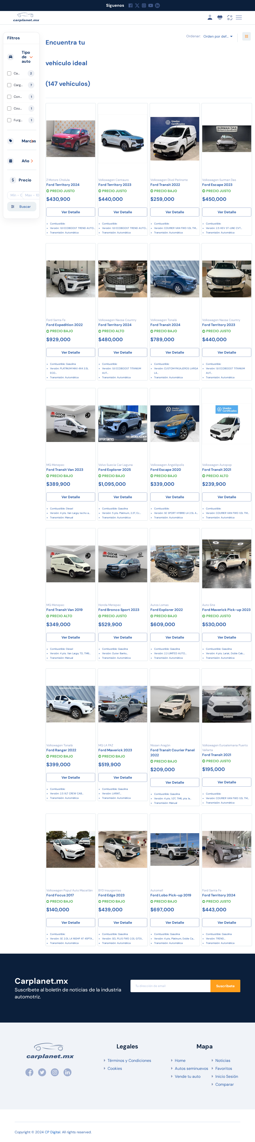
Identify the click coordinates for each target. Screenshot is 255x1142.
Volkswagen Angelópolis (167, 465)
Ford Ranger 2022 (61, 750)
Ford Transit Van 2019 (64, 609)
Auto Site (208, 605)
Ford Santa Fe (55, 320)
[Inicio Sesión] (211, 17)
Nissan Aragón (160, 745)
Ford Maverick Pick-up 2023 (226, 609)
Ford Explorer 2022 (166, 609)
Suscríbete (225, 986)
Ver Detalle (71, 212)
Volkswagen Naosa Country (117, 320)
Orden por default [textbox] (218, 36)
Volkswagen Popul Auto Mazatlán (69, 890)
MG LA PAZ (105, 745)
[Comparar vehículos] (230, 17)
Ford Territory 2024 (62, 184)
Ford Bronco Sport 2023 (118, 609)
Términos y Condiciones (129, 1060)
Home (180, 1060)
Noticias (222, 1060)
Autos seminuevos (191, 1068)
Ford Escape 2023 (217, 184)
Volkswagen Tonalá (163, 320)
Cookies (115, 1068)
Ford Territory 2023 (114, 184)
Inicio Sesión (226, 1076)
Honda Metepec (109, 605)
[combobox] (217, 36)
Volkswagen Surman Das (219, 180)
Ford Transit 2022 (165, 184)
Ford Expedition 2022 (64, 325)
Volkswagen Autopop (217, 465)
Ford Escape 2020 (165, 469)
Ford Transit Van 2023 (64, 469)
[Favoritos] (89, 110)
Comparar (224, 1084)
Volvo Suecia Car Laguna (115, 465)
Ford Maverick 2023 (115, 750)
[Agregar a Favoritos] (89, 536)
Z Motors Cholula (58, 180)
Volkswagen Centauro (113, 180)
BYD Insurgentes (109, 890)
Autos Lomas (159, 605)
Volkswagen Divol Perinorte (169, 180)
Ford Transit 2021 (216, 469)
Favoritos (223, 1068)
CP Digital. (53, 1132)
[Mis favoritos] (221, 17)
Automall (156, 890)
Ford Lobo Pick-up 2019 (170, 895)
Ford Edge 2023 (111, 895)
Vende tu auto (187, 1076)
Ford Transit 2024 (165, 325)
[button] (21, 57)
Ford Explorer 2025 (114, 469)
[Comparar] (89, 120)
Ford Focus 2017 (60, 895)
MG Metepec (55, 465)
